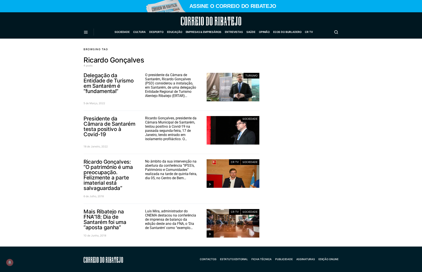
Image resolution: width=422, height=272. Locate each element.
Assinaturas (305, 259)
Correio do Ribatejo (200, 21)
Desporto (156, 32)
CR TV (309, 32)
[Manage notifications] (9, 262)
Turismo (251, 75)
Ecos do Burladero (287, 32)
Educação (174, 32)
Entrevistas (234, 32)
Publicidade (284, 259)
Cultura (139, 32)
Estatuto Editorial (234, 259)
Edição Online (328, 259)
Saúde (250, 32)
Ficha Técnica (261, 259)
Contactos (208, 259)
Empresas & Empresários (204, 32)
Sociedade (122, 32)
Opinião (264, 32)
